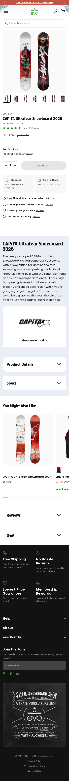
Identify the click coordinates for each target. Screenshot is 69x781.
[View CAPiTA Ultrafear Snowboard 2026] (7, 99)
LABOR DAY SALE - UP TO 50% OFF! (34, 3)
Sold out (44, 165)
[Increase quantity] (15, 165)
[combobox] (34, 23)
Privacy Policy (34, 761)
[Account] (56, 11)
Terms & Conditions (34, 766)
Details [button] (49, 205)
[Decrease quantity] (6, 165)
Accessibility (34, 771)
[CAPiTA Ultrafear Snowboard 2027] (28, 439)
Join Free (50, 198)
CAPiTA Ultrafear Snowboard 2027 (27, 477)
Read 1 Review (31, 128)
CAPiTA (7, 114)
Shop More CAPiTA (35, 340)
